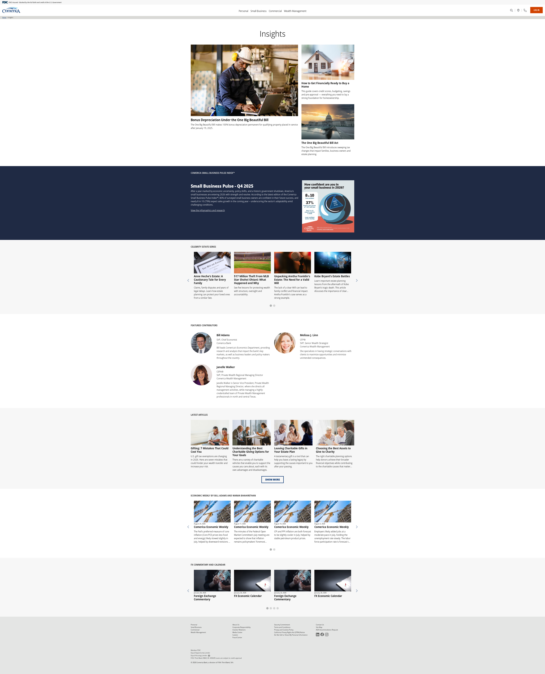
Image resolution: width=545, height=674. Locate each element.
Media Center (237, 632)
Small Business (259, 11)
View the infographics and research (208, 210)
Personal (243, 11)
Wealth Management (295, 11)
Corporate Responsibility (241, 627)
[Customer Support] (525, 10)
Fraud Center (237, 637)
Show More (272, 479)
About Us (235, 624)
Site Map (319, 627)
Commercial (275, 11)
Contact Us (320, 624)
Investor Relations (239, 630)
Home (4, 17)
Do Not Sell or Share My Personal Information (291, 635)
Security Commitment (282, 624)
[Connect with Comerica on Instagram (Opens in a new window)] (326, 634)
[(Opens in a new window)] (518, 10)
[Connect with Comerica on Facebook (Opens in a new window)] (322, 634)
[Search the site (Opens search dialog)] (511, 10)
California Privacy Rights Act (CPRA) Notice (289, 632)
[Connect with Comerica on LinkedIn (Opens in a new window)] (317, 634)
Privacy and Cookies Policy (283, 630)
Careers (235, 635)
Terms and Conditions (282, 627)
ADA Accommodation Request (327, 630)
